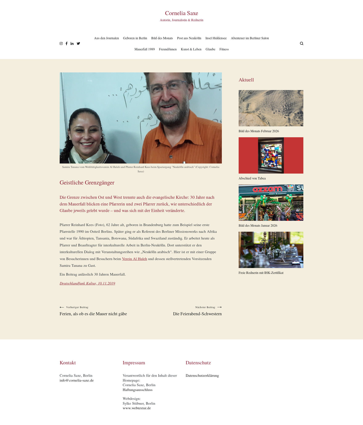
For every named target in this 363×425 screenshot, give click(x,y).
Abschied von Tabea (252, 178)
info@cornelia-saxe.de (77, 380)
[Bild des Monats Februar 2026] (271, 109)
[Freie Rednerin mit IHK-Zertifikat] (271, 251)
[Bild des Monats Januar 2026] (271, 203)
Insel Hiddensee (216, 38)
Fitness (224, 49)
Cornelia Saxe (181, 13)
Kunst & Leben (191, 49)
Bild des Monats (162, 38)
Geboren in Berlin (135, 38)
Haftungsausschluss (138, 389)
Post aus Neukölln (189, 38)
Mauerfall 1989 (144, 49)
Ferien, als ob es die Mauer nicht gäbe (93, 310)
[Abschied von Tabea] (271, 156)
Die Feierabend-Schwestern (197, 310)
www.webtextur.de (137, 407)
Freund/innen (168, 49)
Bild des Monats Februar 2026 (259, 131)
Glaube (210, 49)
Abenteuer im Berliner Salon (250, 38)
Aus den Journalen (106, 38)
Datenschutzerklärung (202, 375)
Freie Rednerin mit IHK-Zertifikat (261, 272)
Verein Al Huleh (134, 258)
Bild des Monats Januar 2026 (258, 225)
